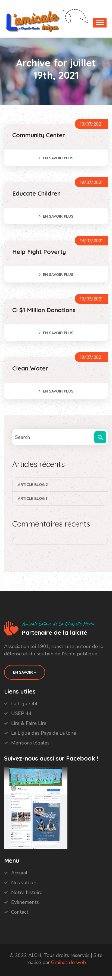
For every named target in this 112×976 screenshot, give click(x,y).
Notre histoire (26, 892)
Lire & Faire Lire (28, 723)
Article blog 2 (33, 484)
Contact (20, 912)
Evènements (25, 902)
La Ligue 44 (24, 703)
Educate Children (36, 193)
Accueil (19, 872)
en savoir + (24, 672)
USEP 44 (21, 713)
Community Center (38, 135)
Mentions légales (30, 743)
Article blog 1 (32, 498)
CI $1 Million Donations (44, 310)
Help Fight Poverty (39, 252)
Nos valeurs (24, 882)
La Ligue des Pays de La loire (43, 733)
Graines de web (68, 962)
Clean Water (30, 368)
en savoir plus (58, 158)
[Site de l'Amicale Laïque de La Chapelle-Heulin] (33, 21)
